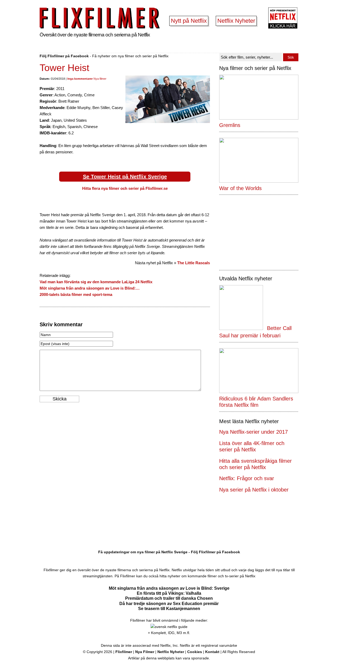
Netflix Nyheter (236, 20)
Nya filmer (99, 78)
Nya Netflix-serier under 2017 (253, 432)
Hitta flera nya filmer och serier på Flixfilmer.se (125, 188)
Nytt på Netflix (189, 20)
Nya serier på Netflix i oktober (254, 490)
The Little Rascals (193, 263)
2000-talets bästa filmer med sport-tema (76, 294)
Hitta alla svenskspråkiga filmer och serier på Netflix (255, 464)
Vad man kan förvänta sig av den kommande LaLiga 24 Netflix (96, 282)
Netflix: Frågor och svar (246, 478)
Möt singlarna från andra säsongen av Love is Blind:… (90, 288)
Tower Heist (64, 67)
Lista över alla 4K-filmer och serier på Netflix (251, 446)
